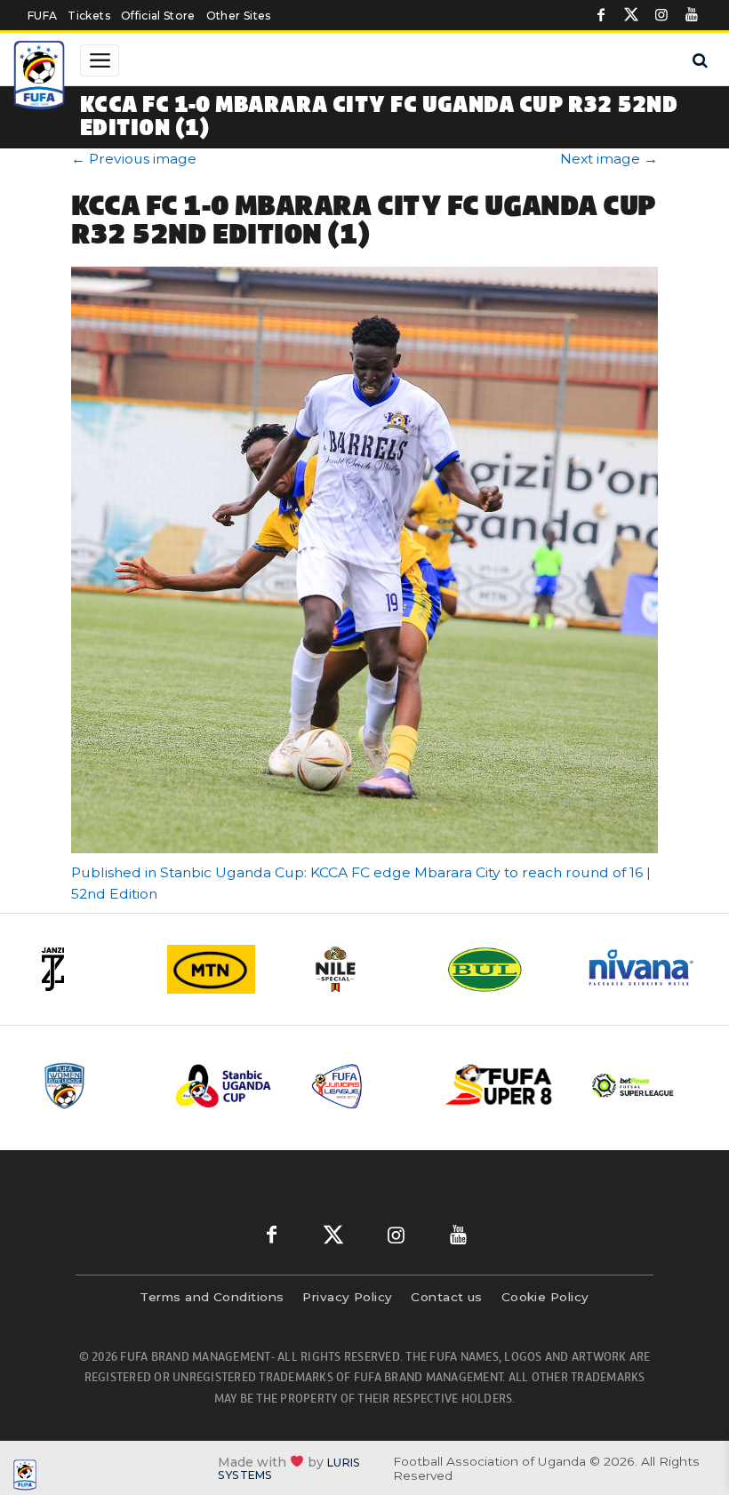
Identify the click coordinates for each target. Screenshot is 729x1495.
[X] (631, 15)
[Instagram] (661, 15)
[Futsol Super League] (635, 1085)
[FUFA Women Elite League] (94, 1085)
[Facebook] (601, 15)
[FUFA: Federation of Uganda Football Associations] (40, 77)
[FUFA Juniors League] (364, 1085)
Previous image (133, 158)
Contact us (447, 1297)
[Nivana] (642, 969)
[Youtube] (691, 15)
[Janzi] (87, 969)
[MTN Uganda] (225, 969)
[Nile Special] (364, 969)
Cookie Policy (545, 1297)
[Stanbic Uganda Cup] (229, 1085)
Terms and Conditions (212, 1297)
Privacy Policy (347, 1297)
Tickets (88, 15)
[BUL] (503, 969)
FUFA (42, 15)
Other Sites (238, 15)
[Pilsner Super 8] (500, 1085)
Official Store (158, 15)
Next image (609, 158)
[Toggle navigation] (99, 60)
